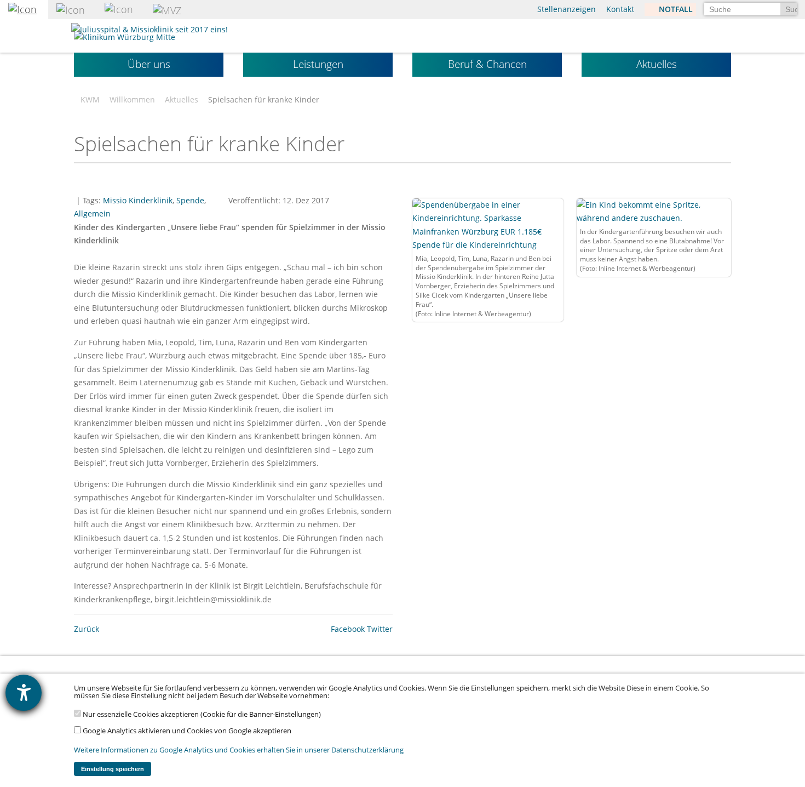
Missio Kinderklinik (138, 200)
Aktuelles (656, 64)
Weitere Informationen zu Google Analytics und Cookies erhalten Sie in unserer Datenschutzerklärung (239, 750)
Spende (190, 200)
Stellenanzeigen (566, 9)
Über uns (149, 64)
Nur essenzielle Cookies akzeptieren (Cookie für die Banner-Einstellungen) (201, 714)
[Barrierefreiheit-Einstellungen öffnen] (23, 693)
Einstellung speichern (112, 769)
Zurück (86, 629)
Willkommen (132, 99)
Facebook (348, 629)
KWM (90, 99)
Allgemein (92, 213)
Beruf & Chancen (487, 64)
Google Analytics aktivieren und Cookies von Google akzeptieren (186, 730)
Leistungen (318, 64)
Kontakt (620, 9)
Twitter (380, 629)
